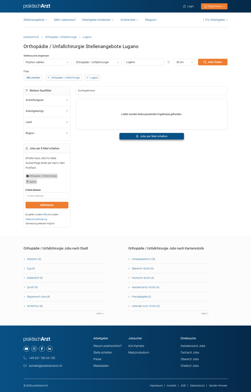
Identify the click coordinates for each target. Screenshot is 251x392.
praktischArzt (31, 37)
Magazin (151, 19)
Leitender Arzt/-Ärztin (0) (146, 306)
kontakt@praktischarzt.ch (45, 366)
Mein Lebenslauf (64, 19)
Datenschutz (197, 385)
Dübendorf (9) (35, 277)
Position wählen (35, 62)
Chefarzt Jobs (190, 366)
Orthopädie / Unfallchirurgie (61, 37)
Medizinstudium (138, 352)
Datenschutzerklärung (36, 219)
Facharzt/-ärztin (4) (143, 277)
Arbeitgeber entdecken (96, 19)
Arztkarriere (128, 19)
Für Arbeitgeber (215, 20)
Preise (97, 359)
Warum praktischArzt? (107, 346)
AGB (44, 214)
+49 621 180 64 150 (41, 358)
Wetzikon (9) (34, 259)
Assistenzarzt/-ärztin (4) (145, 287)
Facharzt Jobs (190, 352)
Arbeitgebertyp (35, 111)
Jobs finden (215, 62)
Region (30, 133)
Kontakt (171, 385)
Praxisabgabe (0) (141, 296)
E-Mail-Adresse (33, 190)
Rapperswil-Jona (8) (38, 296)
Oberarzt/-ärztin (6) (143, 268)
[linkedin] (50, 349)
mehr (99, 313)
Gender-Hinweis (218, 385)
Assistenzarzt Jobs (193, 346)
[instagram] (34, 349)
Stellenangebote (34, 19)
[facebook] (42, 349)
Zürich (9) (32, 287)
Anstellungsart (35, 100)
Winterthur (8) (35, 306)
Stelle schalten (102, 352)
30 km (180, 62)
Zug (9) (31, 268)
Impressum (156, 385)
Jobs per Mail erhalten (153, 136)
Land (29, 122)
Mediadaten (101, 366)
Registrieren (215, 6)
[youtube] (26, 349)
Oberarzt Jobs (190, 359)
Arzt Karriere (136, 346)
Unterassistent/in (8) (143, 259)
